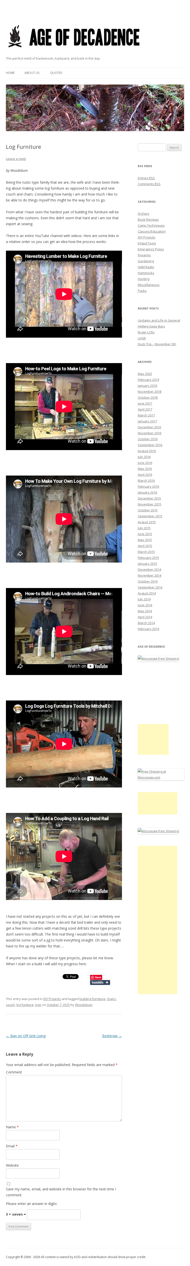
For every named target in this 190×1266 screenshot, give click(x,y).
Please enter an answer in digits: (31, 1203)
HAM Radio (146, 267)
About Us (31, 73)
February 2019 (148, 379)
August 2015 (147, 522)
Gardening (146, 261)
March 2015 (146, 551)
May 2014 (145, 611)
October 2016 (148, 439)
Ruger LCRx (146, 332)
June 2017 (145, 403)
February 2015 (148, 557)
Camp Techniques (151, 225)
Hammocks (146, 273)
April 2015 (145, 546)
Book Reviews (148, 219)
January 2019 (147, 385)
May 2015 (145, 540)
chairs (111, 999)
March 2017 (146, 415)
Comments (149, 184)
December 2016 (149, 427)
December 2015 (149, 498)
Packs (142, 290)
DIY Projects (52, 999)
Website (12, 1165)
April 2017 (145, 409)
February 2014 (148, 629)
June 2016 (145, 462)
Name (12, 1127)
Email (12, 1146)
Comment (14, 1072)
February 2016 (148, 486)
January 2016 (147, 492)
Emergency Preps (151, 249)
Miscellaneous (149, 285)
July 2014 (144, 599)
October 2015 (148, 510)
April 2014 (145, 617)
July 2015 (144, 528)
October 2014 (148, 581)
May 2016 (145, 468)
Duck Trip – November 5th (157, 344)
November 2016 (149, 433)
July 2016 (144, 457)
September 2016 (150, 445)
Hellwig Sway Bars (151, 326)
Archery (143, 213)
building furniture (92, 999)
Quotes (56, 73)
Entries (146, 178)
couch (10, 1005)
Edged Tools (147, 243)
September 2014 (150, 587)
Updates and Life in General (159, 320)
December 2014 (149, 569)
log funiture (25, 1005)
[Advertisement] (153, 739)
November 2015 (149, 504)
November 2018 (149, 391)
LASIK (142, 338)
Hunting (143, 279)
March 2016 (146, 480)
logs (38, 1005)
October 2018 (148, 397)
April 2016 (145, 474)
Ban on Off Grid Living (26, 1035)
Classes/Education (152, 231)
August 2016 (147, 451)
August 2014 (147, 593)
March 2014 (146, 623)
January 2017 (147, 421)
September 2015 (150, 516)
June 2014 (145, 605)
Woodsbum (83, 1005)
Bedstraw (112, 1035)
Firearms (144, 255)
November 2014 (149, 575)
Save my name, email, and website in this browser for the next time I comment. (61, 1192)
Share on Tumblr (100, 982)
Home (10, 73)
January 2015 (147, 563)
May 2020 (145, 373)
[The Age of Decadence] (74, 53)
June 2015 (145, 534)
